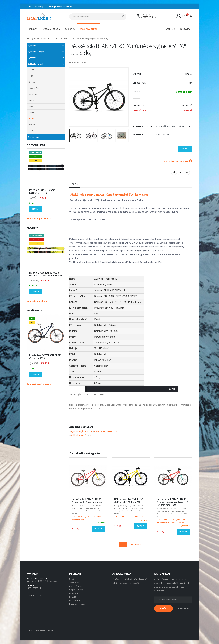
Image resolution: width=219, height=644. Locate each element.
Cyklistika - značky (38, 38)
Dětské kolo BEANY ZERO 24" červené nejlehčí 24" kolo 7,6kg (87, 501)
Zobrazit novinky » (37, 301)
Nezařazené (33, 137)
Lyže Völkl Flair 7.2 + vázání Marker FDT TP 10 (42, 191)
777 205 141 (150, 17)
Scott (31, 70)
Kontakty (73, 597)
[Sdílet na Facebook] (174, 172)
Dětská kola (99, 431)
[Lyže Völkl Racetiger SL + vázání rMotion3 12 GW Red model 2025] (46, 250)
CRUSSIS (33, 94)
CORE (31, 112)
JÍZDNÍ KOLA (87, 431)
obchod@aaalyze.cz (36, 595)
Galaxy (32, 82)
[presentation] (73, 97)
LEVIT (31, 131)
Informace (73, 593)
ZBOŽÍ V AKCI (34, 310)
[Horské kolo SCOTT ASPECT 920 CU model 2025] (46, 333)
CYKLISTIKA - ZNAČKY (88, 29)
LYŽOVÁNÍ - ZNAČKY (51, 29)
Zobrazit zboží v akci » (39, 384)
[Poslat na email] (187, 172)
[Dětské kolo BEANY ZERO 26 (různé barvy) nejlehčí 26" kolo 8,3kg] (98, 97)
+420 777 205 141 (34, 588)
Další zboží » (135, 544)
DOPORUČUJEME (36, 145)
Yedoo (32, 100)
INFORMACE (170, 29)
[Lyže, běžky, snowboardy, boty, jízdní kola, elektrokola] (41, 16)
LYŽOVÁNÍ (33, 29)
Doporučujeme (76, 586)
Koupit (185, 149)
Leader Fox (34, 88)
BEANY (51, 38)
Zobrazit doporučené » (39, 218)
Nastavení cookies (77, 604)
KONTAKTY (185, 29)
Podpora (146, 15)
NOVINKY (32, 227)
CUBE (31, 106)
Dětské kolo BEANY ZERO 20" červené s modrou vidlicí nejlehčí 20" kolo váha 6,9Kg (173, 502)
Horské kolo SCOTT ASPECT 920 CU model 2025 (45, 357)
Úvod (71, 579)
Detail (35, 209)
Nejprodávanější (76, 590)
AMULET (32, 124)
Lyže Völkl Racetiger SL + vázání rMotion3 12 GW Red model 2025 (45, 274)
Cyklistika (32, 58)
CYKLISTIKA (70, 29)
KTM (31, 76)
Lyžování (32, 45)
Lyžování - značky (36, 51)
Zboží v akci (74, 582)
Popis (75, 184)
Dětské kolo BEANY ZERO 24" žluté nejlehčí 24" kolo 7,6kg (128, 501)
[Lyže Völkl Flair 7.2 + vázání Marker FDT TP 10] (46, 167)
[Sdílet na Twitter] (180, 172)
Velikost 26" (112, 431)
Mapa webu (74, 600)
